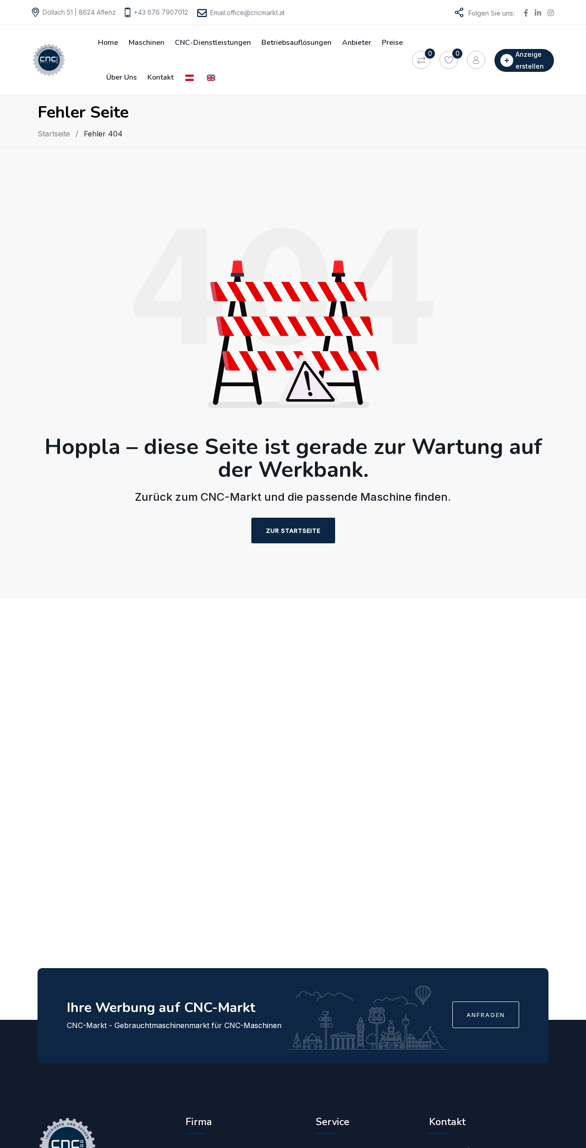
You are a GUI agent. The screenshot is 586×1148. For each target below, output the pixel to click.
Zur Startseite (293, 530)
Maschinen (146, 43)
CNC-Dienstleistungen (213, 43)
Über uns (121, 77)
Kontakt (160, 77)
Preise (392, 43)
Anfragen (486, 1014)
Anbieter (356, 43)
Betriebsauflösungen (296, 43)
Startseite (54, 133)
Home (108, 43)
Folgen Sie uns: (491, 13)
